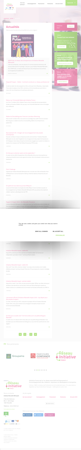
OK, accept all (57, 231)
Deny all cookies (41, 231)
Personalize (60, 235)
